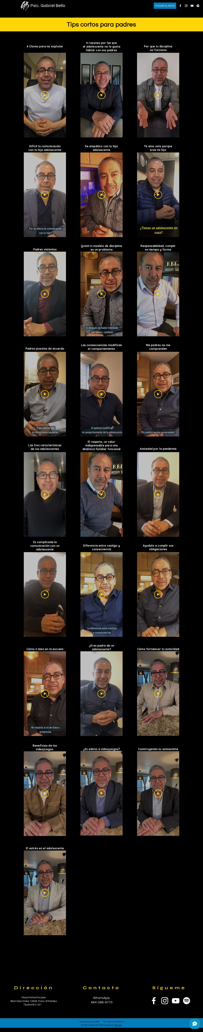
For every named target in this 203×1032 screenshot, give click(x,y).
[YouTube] (192, 5)
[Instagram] (186, 5)
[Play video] (45, 95)
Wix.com (118, 1025)
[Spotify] (198, 5)
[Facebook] (180, 5)
